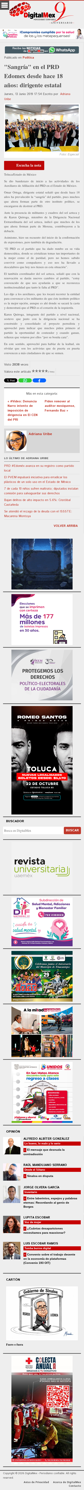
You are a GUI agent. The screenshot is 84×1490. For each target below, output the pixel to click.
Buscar (72, 830)
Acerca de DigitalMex (67, 1482)
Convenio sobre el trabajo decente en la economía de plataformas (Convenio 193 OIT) (49, 1258)
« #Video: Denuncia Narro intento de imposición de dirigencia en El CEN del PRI (23, 410)
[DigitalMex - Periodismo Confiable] (42, 13)
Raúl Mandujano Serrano (45, 1165)
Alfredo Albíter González (46, 1139)
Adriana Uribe (40, 434)
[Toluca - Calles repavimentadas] (42, 1031)
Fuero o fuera (14, 1344)
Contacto (75, 1486)
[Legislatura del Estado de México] (42, 563)
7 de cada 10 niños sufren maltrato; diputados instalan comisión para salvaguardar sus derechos (41, 491)
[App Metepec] (42, 33)
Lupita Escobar (36, 1217)
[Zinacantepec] (42, 976)
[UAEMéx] (42, 867)
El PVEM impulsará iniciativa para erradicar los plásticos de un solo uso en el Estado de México (37, 479)
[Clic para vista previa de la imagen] (42, 128)
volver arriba (66, 526)
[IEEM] (42, 619)
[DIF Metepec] (42, 921)
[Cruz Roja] (42, 1409)
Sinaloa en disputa (39, 1176)
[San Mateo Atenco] (42, 1092)
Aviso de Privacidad (36, 1482)
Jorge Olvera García (41, 1187)
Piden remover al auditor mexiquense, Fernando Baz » (60, 406)
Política (28, 58)
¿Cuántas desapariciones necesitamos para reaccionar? (44, 1230)
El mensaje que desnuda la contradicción (44, 1152)
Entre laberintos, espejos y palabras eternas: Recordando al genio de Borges (50, 1202)
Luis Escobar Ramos (40, 1243)
